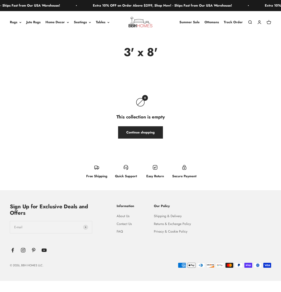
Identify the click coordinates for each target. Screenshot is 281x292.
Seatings (80, 22)
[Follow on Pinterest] (33, 250)
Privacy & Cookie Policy (170, 231)
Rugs (13, 22)
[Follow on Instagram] (23, 250)
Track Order (233, 22)
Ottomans (211, 22)
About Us (123, 216)
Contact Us (124, 223)
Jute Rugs (33, 22)
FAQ (120, 231)
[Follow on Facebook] (12, 250)
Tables (100, 22)
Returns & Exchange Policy (172, 223)
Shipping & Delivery (168, 216)
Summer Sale (189, 22)
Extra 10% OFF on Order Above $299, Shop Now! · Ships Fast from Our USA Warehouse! (158, 5)
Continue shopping (140, 132)
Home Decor (55, 22)
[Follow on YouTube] (44, 250)
